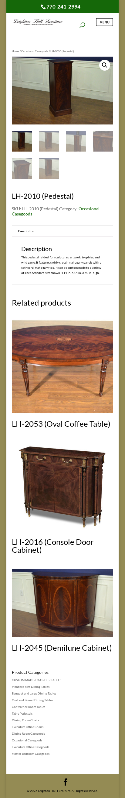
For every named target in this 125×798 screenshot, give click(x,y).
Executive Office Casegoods (30, 747)
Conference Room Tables (28, 707)
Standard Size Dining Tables (30, 686)
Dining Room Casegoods (28, 733)
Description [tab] (26, 231)
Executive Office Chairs (27, 727)
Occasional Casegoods (34, 51)
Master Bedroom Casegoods (30, 753)
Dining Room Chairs (25, 720)
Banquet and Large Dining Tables (34, 693)
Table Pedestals (22, 713)
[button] (104, 65)
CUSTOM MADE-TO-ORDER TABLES (36, 680)
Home (15, 51)
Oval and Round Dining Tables (32, 700)
